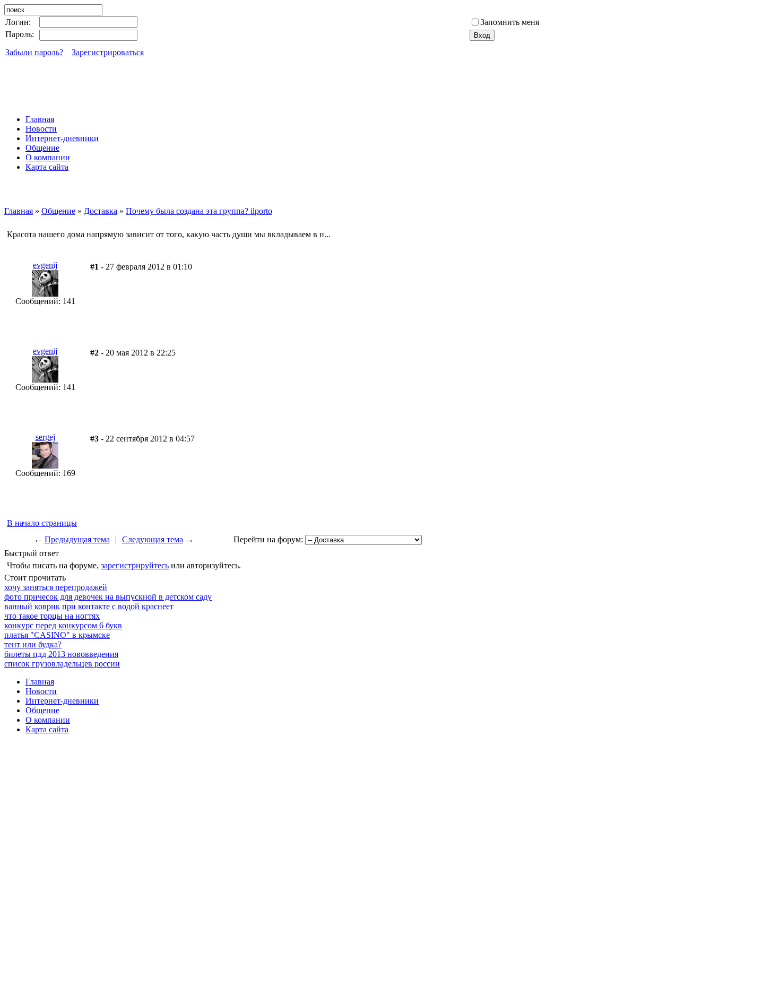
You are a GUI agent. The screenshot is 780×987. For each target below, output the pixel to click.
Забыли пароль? (34, 52)
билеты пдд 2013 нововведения (61, 654)
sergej (45, 436)
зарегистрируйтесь (135, 565)
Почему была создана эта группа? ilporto (199, 210)
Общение (58, 210)
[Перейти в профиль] (45, 293)
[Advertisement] (390, 82)
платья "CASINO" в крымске (57, 634)
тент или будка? (33, 644)
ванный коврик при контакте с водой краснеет (89, 606)
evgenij (45, 265)
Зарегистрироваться (108, 52)
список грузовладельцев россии (62, 663)
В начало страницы (42, 522)
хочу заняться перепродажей (55, 587)
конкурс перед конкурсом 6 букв (63, 625)
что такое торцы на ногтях (52, 615)
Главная (18, 210)
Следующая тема (152, 539)
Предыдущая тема (77, 539)
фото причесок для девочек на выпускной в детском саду (108, 596)
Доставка (100, 210)
